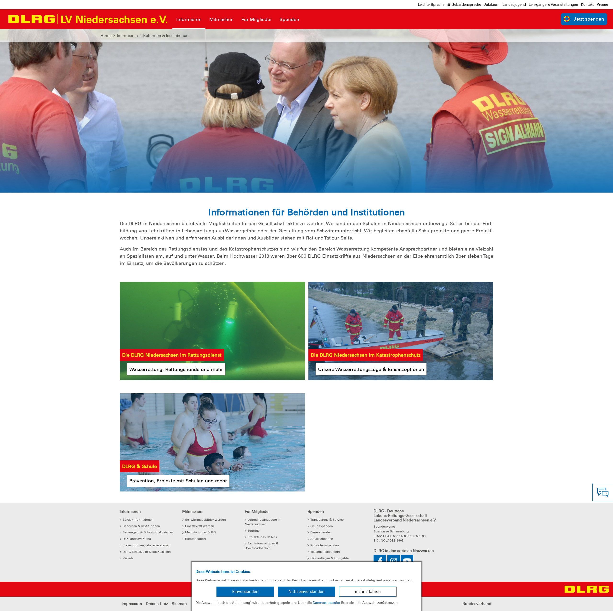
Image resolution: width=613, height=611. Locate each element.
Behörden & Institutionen (165, 35)
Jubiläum (491, 4)
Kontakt (587, 4)
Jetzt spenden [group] (589, 19)
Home (106, 35)
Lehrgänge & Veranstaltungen (553, 4)
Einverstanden (245, 591)
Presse (602, 4)
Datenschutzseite (326, 602)
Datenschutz (157, 603)
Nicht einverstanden (306, 591)
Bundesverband (476, 603)
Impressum (132, 603)
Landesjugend (514, 4)
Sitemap (179, 603)
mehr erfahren (368, 591)
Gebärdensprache (465, 4)
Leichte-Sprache (431, 4)
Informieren (127, 35)
